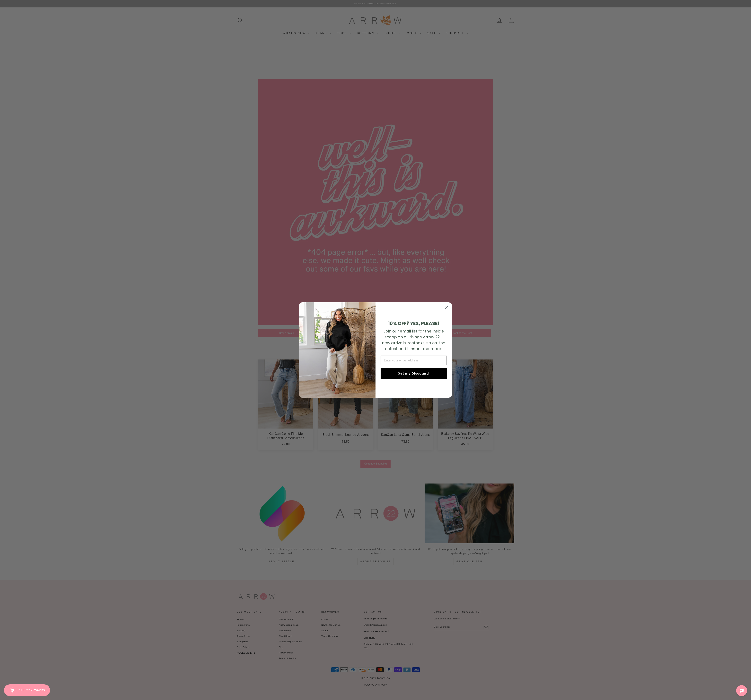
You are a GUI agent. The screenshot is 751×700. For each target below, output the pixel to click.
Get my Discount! (414, 373)
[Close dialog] (446, 307)
